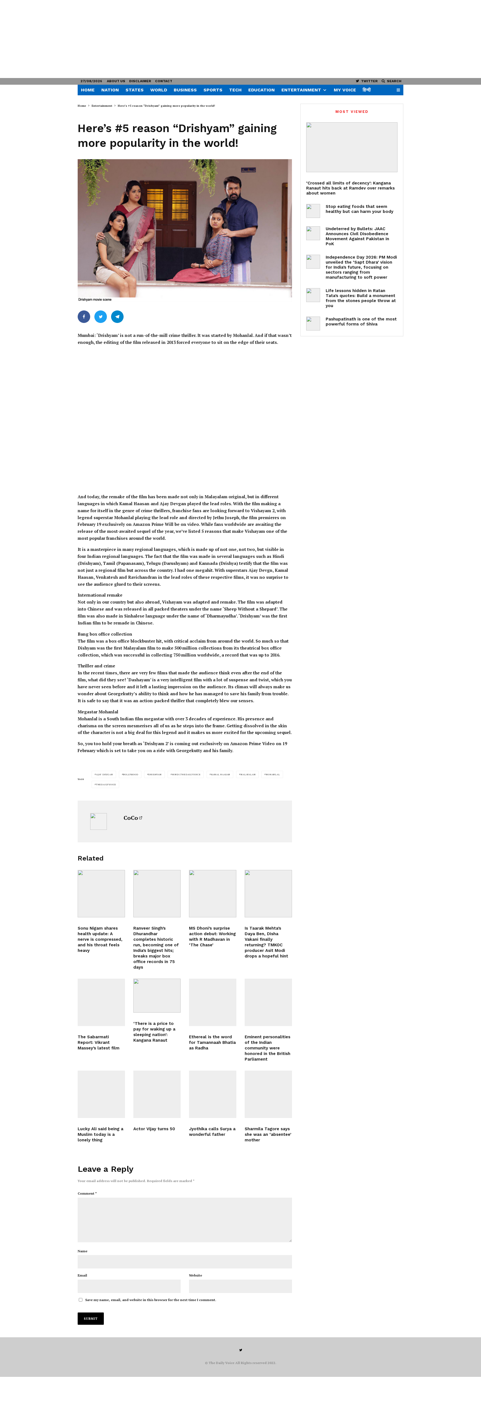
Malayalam (248, 774)
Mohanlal (273, 774)
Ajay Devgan (104, 774)
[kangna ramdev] (351, 147)
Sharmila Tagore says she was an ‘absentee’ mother (268, 1134)
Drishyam (154, 774)
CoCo (131, 817)
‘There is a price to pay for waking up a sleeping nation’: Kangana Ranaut (154, 1032)
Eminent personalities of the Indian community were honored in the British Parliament (267, 1048)
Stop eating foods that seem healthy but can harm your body (359, 209)
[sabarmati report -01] (101, 1002)
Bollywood (130, 774)
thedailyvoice (106, 784)
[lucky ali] (101, 1094)
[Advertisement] (167, 39)
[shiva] (313, 323)
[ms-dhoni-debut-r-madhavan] (212, 893)
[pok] (313, 233)
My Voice (345, 90)
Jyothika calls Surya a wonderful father (212, 1131)
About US (116, 81)
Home (88, 90)
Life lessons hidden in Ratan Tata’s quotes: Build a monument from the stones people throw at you (361, 298)
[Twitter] (240, 1350)
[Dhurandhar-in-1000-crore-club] (157, 893)
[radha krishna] (212, 1002)
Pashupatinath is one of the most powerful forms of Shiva (361, 322)
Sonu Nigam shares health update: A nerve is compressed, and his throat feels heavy (100, 939)
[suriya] (212, 1094)
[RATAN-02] (313, 295)
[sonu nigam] (101, 893)
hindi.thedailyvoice (186, 774)
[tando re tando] (268, 1002)
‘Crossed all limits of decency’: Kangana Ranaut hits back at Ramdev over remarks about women (350, 188)
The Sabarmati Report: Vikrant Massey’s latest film (98, 1042)
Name (82, 1251)
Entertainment (301, 90)
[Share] (84, 316)
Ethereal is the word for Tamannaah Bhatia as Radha (212, 1042)
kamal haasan (220, 774)
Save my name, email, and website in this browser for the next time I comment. (150, 1300)
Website (195, 1275)
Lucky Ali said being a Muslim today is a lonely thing (100, 1134)
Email (82, 1275)
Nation (110, 90)
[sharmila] (268, 1094)
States (135, 90)
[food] (313, 211)
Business (185, 90)
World (158, 90)
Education (261, 90)
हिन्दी (367, 90)
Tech (235, 90)
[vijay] (157, 1094)
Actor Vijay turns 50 (154, 1128)
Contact (163, 81)
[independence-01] (313, 262)
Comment (87, 1193)
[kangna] (157, 996)
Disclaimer (140, 81)
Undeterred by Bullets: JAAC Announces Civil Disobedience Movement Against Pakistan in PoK (357, 236)
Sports (212, 90)
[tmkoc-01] (268, 893)
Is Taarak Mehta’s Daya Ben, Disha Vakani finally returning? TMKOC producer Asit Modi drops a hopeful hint (266, 942)
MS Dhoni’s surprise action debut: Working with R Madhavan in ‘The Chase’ (212, 936)
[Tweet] (100, 316)
